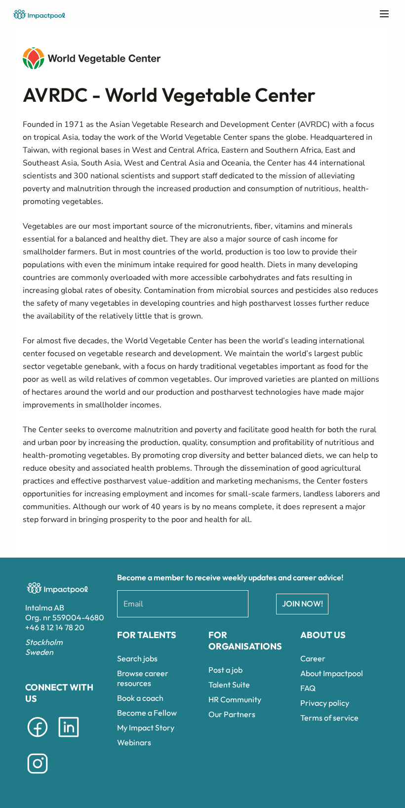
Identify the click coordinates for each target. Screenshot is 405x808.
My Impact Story (145, 727)
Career (312, 658)
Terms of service (329, 718)
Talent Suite (229, 684)
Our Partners (231, 714)
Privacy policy (324, 703)
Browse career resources (142, 678)
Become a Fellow (147, 713)
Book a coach (140, 698)
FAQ (308, 688)
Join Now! (302, 603)
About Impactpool (331, 673)
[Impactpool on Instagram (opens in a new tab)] (37, 775)
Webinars (134, 742)
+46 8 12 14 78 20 (54, 627)
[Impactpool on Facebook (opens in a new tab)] (37, 739)
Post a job (225, 670)
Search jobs (137, 658)
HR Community (234, 699)
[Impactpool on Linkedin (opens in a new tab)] (68, 739)
